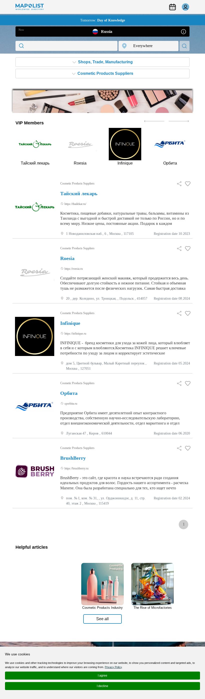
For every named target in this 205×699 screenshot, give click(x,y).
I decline (102, 686)
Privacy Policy (113, 667)
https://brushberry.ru (76, 468)
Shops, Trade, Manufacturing (105, 62)
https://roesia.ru (73, 268)
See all (102, 619)
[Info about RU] (183, 31)
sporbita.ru (70, 403)
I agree (102, 675)
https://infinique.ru (75, 333)
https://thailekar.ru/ (75, 204)
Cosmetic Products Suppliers (104, 73)
